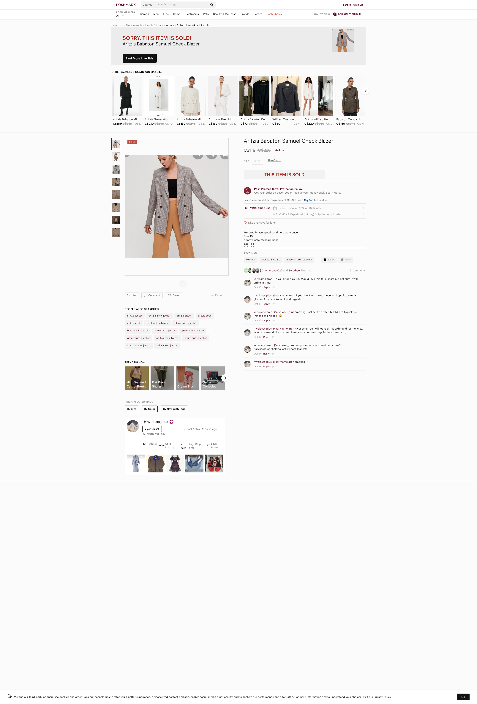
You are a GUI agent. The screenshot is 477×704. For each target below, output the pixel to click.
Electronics (192, 14)
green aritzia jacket (138, 338)
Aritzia (279, 150)
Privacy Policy (382, 697)
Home (177, 14)
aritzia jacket (134, 315)
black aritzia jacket (186, 323)
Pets (206, 14)
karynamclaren (263, 279)
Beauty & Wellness (224, 14)
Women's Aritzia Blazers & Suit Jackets (187, 25)
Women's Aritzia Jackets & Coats (144, 25)
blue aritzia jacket (164, 330)
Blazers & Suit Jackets (299, 259)
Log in (347, 4)
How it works (321, 14)
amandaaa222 (274, 270)
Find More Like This (140, 58)
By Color (149, 409)
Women (144, 14)
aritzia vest (133, 323)
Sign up (358, 4)
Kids (166, 14)
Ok (463, 697)
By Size (131, 409)
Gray (348, 259)
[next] (365, 91)
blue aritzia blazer (137, 330)
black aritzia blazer (157, 323)
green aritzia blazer (192, 330)
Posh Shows (274, 14)
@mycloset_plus (284, 312)
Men (156, 14)
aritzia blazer (184, 315)
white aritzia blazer (167, 338)
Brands (245, 14)
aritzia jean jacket (167, 345)
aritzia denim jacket (138, 345)
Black (331, 259)
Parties (258, 14)
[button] (149, 5)
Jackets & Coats (270, 259)
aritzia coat (204, 315)
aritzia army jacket (159, 315)
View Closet (152, 429)
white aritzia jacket (196, 338)
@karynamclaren (283, 295)
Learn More (321, 200)
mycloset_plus (263, 295)
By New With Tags (174, 409)
